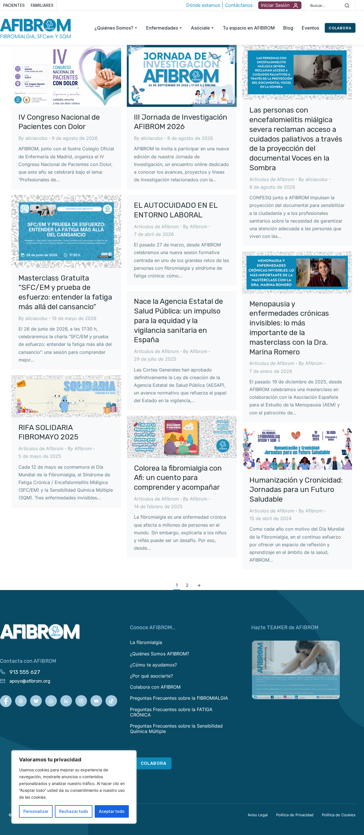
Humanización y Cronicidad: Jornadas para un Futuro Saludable (296, 490)
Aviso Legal (258, 815)
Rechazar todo (73, 811)
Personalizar (35, 811)
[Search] (346, 5)
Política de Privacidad (294, 815)
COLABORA (340, 28)
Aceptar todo (112, 811)
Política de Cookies (338, 815)
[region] (73, 787)
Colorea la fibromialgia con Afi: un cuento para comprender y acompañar (178, 478)
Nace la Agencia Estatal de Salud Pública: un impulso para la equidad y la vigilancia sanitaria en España (178, 320)
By (32, 138)
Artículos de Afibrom (271, 179)
